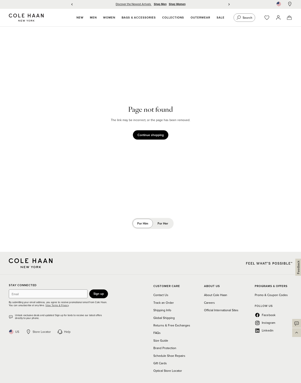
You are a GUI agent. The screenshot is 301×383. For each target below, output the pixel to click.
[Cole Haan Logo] (30, 263)
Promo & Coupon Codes (271, 295)
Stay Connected (23, 285)
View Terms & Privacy (56, 305)
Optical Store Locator (167, 370)
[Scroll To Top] (296, 332)
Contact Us (160, 295)
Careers (209, 302)
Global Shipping (164, 318)
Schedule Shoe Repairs (169, 356)
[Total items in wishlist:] (268, 17)
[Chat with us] (296, 323)
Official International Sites (221, 310)
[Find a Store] (289, 4)
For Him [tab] (142, 223)
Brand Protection (164, 348)
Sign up (98, 293)
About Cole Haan (215, 295)
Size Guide (160, 340)
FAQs (157, 333)
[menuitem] (80, 17)
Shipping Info (162, 310)
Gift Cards (160, 363)
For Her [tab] (163, 223)
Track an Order (163, 302)
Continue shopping (150, 135)
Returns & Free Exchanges (171, 325)
